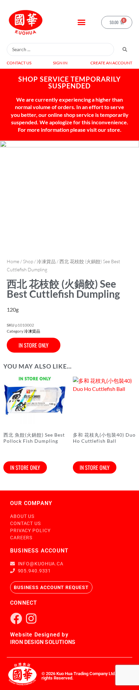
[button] (81, 22)
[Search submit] (124, 49)
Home (13, 261)
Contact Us (19, 62)
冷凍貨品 (46, 261)
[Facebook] (16, 618)
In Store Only (34, 345)
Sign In (60, 62)
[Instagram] (31, 618)
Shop (28, 261)
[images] (69, 196)
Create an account (111, 62)
